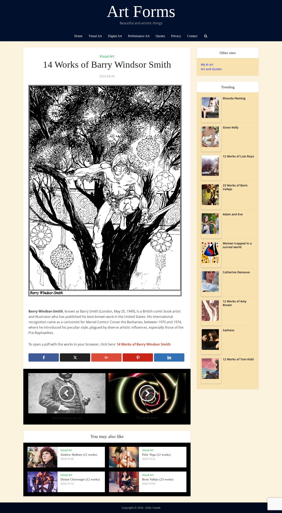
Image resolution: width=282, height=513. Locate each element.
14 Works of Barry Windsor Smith (144, 344)
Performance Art (138, 36)
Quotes (160, 36)
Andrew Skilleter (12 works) (78, 454)
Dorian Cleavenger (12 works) (80, 479)
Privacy (176, 36)
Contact (192, 36)
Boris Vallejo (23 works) (157, 479)
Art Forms (141, 11)
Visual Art (95, 36)
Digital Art (115, 36)
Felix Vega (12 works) (156, 454)
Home (78, 36)
